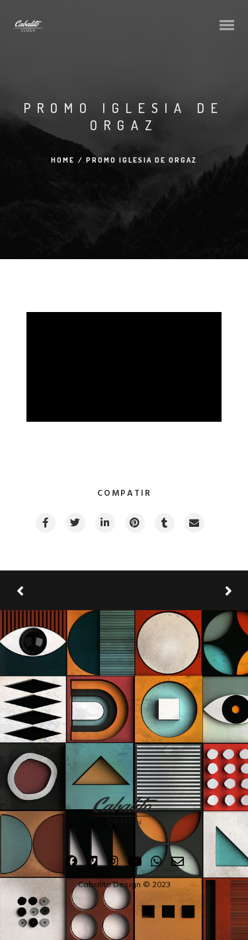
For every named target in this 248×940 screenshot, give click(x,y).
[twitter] (75, 523)
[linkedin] (104, 523)
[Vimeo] (92, 864)
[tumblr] (164, 523)
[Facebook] (71, 864)
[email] (194, 523)
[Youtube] (134, 864)
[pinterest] (134, 523)
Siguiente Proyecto (178, 590)
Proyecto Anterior (66, 590)
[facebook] (45, 523)
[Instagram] (113, 864)
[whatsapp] (156, 864)
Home (63, 160)
